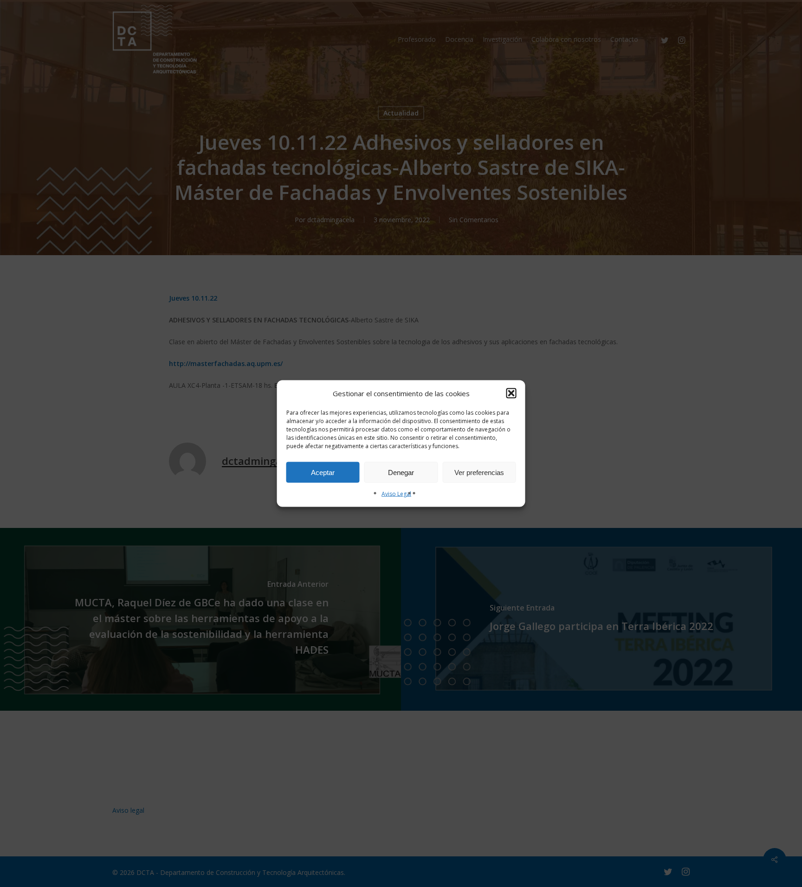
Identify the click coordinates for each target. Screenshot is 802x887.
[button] (511, 393)
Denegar (401, 472)
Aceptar (323, 472)
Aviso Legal (396, 494)
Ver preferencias (479, 472)
